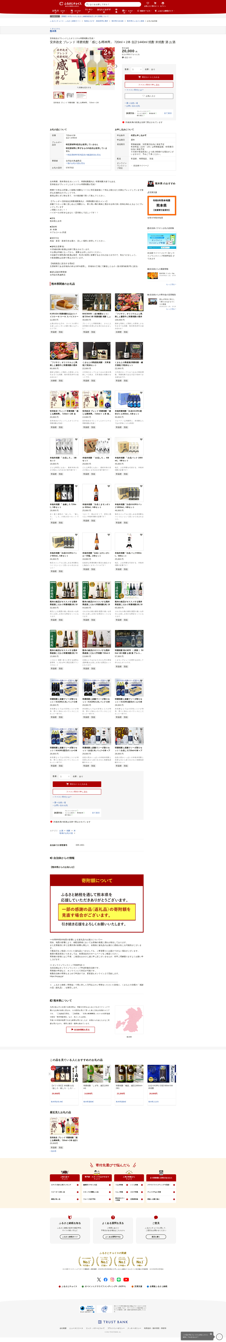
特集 (116, 10)
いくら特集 (134, 1185)
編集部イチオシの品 (90, 1185)
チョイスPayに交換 (154, 1192)
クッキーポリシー (134, 1328)
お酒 (61, 831)
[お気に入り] (219, 1337)
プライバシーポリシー (116, 1328)
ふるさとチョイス (69, 1286)
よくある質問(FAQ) (113, 1237)
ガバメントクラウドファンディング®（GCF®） (106, 1286)
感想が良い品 (55, 1199)
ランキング (89, 10)
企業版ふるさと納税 (158, 1286)
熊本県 (53, 1151)
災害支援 (138, 1286)
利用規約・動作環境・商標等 (155, 1328)
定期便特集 (134, 1199)
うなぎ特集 (119, 1185)
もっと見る (170, 284)
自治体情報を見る (82, 1030)
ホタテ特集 (134, 1192)
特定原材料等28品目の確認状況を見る (84, 155)
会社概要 (63, 1328)
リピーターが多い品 (58, 1192)
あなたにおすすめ (104, 10)
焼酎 (69, 831)
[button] (76, 295)
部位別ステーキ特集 (120, 1199)
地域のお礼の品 (66, 833)
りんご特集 (119, 1192)
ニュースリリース (76, 1328)
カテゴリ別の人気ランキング (61, 1185)
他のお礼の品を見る (76, 163)
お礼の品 (58, 11)
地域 (76, 11)
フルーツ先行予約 (89, 1199)
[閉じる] (211, 1334)
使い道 (127, 11)
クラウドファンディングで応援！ (158, 1185)
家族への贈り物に (153, 1199)
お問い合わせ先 (133, 106)
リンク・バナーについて (95, 1328)
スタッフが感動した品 (91, 1192)
